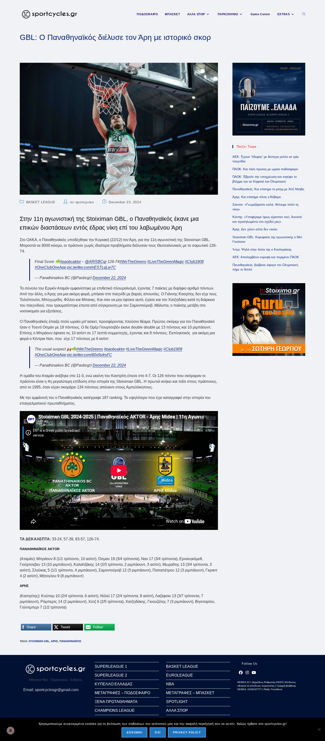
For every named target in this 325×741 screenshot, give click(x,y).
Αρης (54, 641)
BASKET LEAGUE (40, 202)
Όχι (158, 732)
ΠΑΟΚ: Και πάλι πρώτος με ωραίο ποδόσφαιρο (265, 169)
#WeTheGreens (132, 262)
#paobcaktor (70, 262)
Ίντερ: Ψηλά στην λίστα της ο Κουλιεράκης (261, 249)
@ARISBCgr (96, 262)
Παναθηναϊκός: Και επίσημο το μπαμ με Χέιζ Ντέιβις (268, 189)
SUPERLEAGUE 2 (111, 675)
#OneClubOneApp (50, 267)
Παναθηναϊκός (70, 641)
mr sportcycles (82, 202)
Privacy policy (187, 732)
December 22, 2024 (109, 278)
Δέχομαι (134, 732)
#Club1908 (194, 262)
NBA (170, 684)
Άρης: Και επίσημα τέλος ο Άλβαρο (256, 197)
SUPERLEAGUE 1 (111, 666)
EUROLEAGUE (179, 675)
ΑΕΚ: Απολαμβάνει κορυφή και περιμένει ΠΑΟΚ (265, 257)
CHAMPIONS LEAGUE (115, 710)
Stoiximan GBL (39, 641)
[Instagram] (247, 673)
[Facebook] (241, 673)
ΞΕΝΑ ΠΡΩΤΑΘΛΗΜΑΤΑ (116, 702)
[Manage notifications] (10, 730)
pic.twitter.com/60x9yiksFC (89, 355)
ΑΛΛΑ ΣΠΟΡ (177, 710)
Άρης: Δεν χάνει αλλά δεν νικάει (254, 229)
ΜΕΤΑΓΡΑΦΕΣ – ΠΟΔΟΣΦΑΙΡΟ (122, 693)
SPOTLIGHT (177, 702)
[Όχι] (319, 729)
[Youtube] (254, 673)
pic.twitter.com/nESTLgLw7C (91, 267)
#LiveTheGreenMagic (165, 262)
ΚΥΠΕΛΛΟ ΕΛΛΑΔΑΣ (114, 684)
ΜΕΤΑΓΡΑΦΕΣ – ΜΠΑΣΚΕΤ (190, 693)
